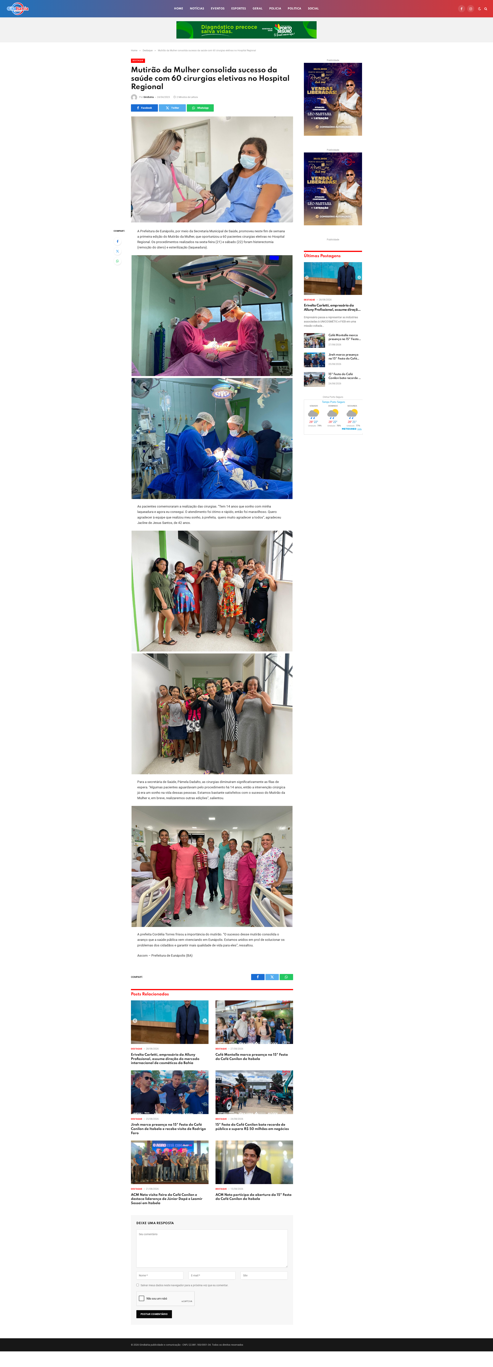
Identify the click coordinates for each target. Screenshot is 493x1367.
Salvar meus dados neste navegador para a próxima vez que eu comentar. (184, 1285)
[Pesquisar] (485, 8)
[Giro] (18, 8)
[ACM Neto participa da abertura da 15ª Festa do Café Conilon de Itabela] (254, 1162)
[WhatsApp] (117, 261)
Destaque (137, 60)
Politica (294, 8)
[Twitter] (117, 251)
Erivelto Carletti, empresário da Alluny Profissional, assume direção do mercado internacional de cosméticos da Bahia (165, 1059)
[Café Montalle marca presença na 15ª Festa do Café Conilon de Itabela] (254, 1022)
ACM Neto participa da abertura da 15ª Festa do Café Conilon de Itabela (253, 1197)
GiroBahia (148, 97)
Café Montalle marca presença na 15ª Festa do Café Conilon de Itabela (251, 1057)
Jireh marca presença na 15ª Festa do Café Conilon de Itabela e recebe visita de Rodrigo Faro (168, 1129)
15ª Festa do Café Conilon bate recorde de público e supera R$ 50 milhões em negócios (252, 1127)
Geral (258, 8)
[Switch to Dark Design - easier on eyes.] (479, 8)
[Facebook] (117, 241)
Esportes (238, 8)
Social (313, 8)
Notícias (197, 8)
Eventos (218, 8)
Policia (275, 8)
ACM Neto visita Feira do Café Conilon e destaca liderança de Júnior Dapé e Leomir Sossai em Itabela (166, 1199)
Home (178, 8)
